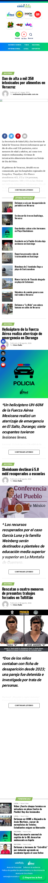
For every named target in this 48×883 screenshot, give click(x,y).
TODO (26, 45)
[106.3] (29, 25)
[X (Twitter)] (3, 353)
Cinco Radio (17, 345)
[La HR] (38, 14)
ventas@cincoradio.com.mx (13, 876)
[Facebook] (3, 341)
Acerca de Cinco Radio (24, 873)
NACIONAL (36, 45)
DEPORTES (36, 49)
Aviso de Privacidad (14, 867)
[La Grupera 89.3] (19, 14)
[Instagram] (3, 347)
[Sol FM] (10, 25)
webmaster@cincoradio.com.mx (25, 94)
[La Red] (10, 14)
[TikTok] (3, 359)
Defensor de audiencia (31, 867)
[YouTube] (3, 365)
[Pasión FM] (29, 14)
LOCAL (26, 49)
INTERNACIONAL (14, 49)
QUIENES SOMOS (14, 45)
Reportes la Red (33, 877)
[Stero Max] (19, 25)
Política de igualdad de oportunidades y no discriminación (23, 870)
